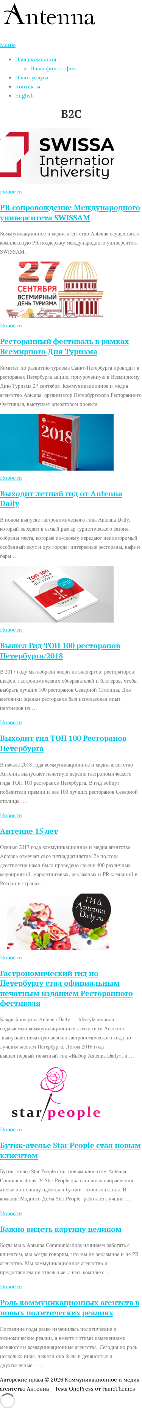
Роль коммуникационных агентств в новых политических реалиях (69, 1307)
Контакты (27, 86)
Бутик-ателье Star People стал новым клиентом (70, 1150)
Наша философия (53, 68)
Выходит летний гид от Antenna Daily (61, 498)
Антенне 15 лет (29, 831)
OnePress (81, 1388)
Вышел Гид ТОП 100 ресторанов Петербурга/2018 (60, 650)
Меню (8, 45)
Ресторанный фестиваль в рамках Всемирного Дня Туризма (64, 346)
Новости (11, 191)
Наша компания (35, 59)
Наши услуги (31, 77)
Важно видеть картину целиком (61, 1229)
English (24, 95)
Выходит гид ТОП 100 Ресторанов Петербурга (63, 743)
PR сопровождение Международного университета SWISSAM (70, 212)
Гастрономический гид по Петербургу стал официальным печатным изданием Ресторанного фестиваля (66, 988)
